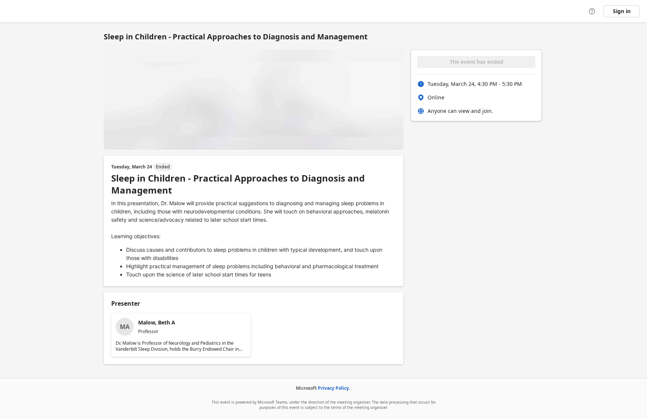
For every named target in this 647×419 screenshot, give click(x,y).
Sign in (622, 11)
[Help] (592, 11)
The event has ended (476, 61)
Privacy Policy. (334, 388)
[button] (180, 335)
